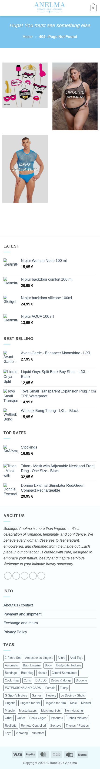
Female (50, 688)
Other (8, 718)
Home (28, 37)
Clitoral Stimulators (64, 673)
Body (48, 665)
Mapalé (10, 710)
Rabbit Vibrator (77, 718)
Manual (86, 703)
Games (37, 695)
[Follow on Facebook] (8, 576)
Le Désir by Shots (73, 695)
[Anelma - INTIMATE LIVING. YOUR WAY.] (50, 8)
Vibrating (22, 733)
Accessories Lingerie (39, 657)
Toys (8, 733)
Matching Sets (51, 710)
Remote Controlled (33, 725)
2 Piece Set (13, 657)
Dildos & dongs (61, 680)
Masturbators (28, 710)
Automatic (12, 665)
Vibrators (38, 733)
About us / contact (18, 605)
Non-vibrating (74, 710)
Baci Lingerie (31, 665)
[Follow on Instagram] (16, 576)
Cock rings (12, 680)
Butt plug (27, 673)
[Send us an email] (33, 576)
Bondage (11, 673)
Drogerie (81, 680)
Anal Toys (76, 657)
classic (42, 673)
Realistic (11, 725)
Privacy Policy (15, 632)
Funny (64, 688)
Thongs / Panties (77, 725)
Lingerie (10, 703)
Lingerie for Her (30, 703)
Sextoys (55, 725)
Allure (61, 657)
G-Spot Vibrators (16, 695)
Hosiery (51, 695)
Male (73, 703)
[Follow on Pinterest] (41, 576)
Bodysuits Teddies (68, 665)
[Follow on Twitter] (24, 576)
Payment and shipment (22, 614)
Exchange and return (20, 623)
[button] (6, 8)
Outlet (21, 718)
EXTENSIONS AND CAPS (23, 688)
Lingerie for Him (55, 703)
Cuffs (27, 680)
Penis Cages (38, 718)
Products (57, 718)
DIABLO (41, 680)
